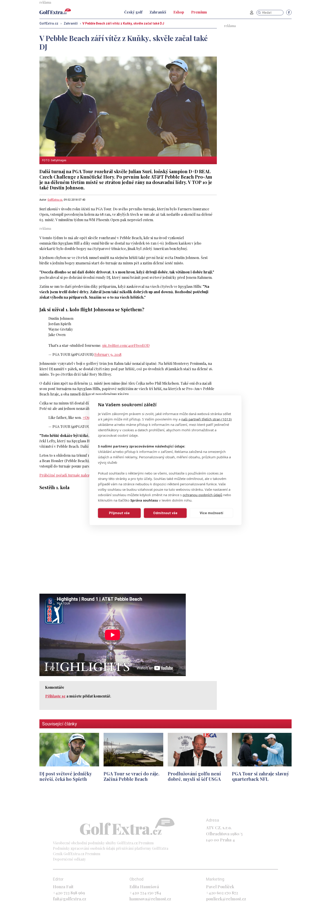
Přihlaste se (55, 696)
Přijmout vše (119, 513)
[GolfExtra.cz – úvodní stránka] (55, 11)
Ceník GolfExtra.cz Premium (76, 853)
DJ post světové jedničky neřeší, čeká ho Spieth (65, 776)
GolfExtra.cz (55, 199)
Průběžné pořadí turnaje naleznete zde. (71, 475)
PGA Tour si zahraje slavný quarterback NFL (260, 776)
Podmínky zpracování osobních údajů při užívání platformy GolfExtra (110, 848)
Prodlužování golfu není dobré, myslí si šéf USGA (194, 776)
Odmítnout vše (165, 513)
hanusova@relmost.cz (150, 899)
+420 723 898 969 (69, 892)
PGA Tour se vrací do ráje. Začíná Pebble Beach (131, 776)
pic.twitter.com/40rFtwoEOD (126, 345)
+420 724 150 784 (145, 892)
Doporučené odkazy (69, 859)
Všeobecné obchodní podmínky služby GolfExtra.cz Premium (103, 842)
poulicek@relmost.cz (226, 899)
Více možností (211, 513)
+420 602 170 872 (222, 892)
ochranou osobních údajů (202, 494)
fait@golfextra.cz (69, 899)
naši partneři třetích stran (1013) (206, 419)
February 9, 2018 (107, 354)
